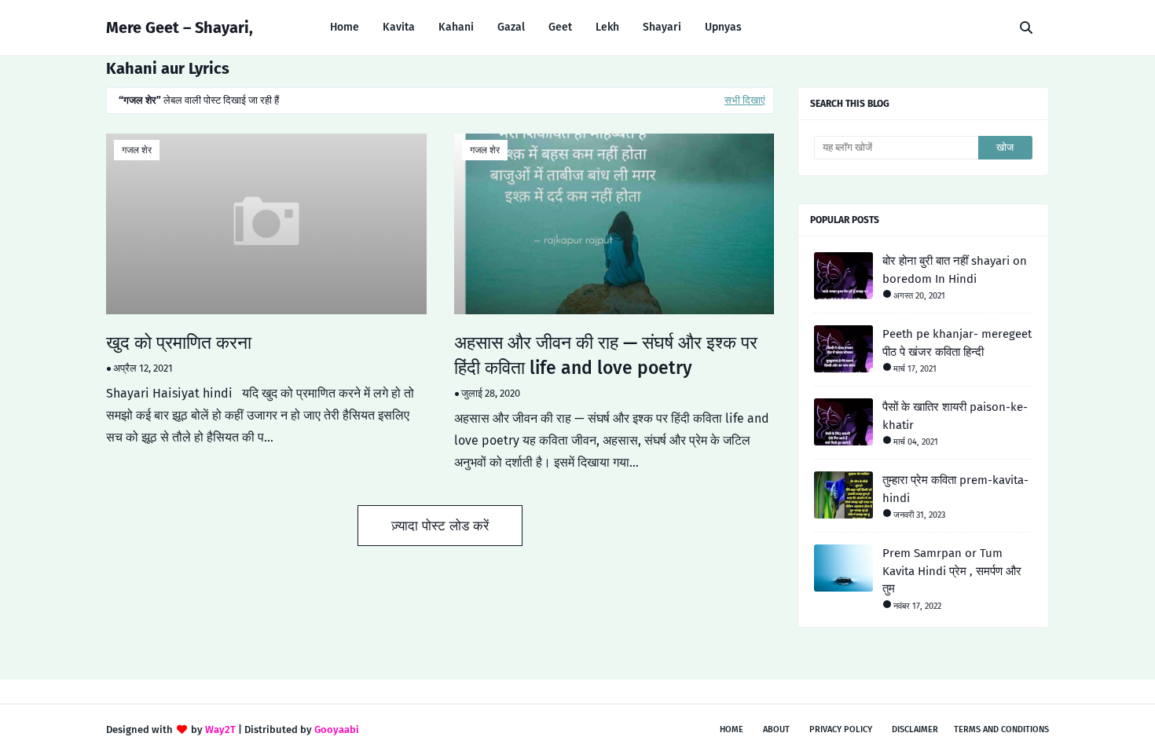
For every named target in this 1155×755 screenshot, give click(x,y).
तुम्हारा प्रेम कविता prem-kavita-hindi (955, 489)
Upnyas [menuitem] (723, 27)
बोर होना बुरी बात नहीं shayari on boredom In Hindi (954, 270)
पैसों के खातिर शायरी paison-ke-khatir (955, 416)
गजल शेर (137, 150)
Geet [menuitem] (560, 27)
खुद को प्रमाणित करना (178, 343)
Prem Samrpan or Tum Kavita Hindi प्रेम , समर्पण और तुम (951, 571)
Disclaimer (915, 729)
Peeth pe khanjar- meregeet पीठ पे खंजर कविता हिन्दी (957, 343)
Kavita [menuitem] (399, 27)
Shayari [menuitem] (662, 27)
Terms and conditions (1001, 729)
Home (731, 729)
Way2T (220, 729)
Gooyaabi (336, 729)
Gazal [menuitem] (511, 27)
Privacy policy (840, 729)
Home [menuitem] (344, 27)
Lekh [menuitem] (607, 27)
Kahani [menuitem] (456, 27)
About (776, 729)
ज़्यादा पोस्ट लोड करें (440, 526)
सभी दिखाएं (744, 100)
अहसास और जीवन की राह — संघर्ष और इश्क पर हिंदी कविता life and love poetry (605, 355)
